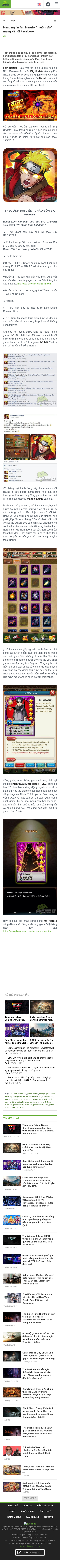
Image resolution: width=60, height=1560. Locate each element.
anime (7, 1099)
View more (30, 1498)
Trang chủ (12, 1505)
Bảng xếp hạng (45, 1505)
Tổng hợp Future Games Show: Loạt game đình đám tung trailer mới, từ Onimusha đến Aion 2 (15, 1018)
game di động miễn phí (22, 1105)
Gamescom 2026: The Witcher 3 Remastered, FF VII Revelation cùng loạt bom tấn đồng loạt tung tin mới (29, 1051)
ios (25, 1094)
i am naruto (33, 1099)
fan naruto (20, 1108)
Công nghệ (45, 1511)
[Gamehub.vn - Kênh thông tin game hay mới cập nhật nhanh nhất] (5, 3)
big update (17, 1097)
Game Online (32, 1517)
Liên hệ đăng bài (32, 1552)
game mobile (32, 1094)
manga (42, 1094)
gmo (48, 1094)
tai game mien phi (46, 1097)
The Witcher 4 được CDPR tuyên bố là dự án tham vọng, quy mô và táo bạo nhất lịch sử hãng (30, 1070)
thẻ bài (25, 1097)
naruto (20, 1094)
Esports (48, 1517)
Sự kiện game (27, 1511)
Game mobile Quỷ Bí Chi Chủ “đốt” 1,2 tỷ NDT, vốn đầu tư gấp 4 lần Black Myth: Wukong (38, 1355)
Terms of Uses (26, 1546)
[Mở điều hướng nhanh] (55, 20)
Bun (4, 36)
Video (12, 1511)
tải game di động (31, 1102)
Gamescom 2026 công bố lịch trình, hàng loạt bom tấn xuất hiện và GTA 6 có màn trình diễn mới (28, 1080)
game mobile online (19, 1099)
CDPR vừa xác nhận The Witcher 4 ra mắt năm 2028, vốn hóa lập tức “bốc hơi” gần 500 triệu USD (42, 1041)
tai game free (44, 1099)
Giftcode (27, 1505)
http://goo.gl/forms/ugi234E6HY (34, 283)
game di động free (40, 1105)
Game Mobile (14, 1517)
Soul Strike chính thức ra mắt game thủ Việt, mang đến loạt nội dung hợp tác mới (17, 1041)
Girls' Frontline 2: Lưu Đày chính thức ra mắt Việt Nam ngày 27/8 (41, 1018)
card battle (33, 1097)
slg (11, 1097)
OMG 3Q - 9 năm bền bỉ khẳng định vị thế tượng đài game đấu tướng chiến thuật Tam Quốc (29, 1061)
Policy (37, 1546)
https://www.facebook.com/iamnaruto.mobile (27, 931)
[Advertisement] (30, 965)
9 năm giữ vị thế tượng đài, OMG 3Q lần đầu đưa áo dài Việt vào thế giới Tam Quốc (37, 1486)
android (13, 1094)
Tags (7, 1093)
